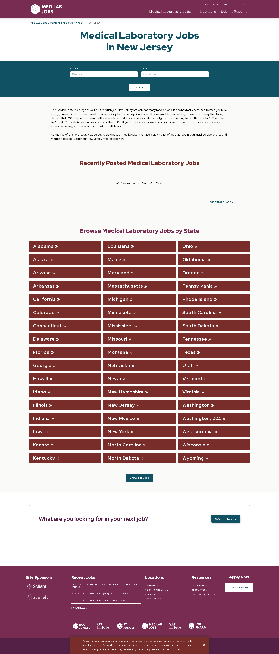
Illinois (40, 405)
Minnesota (120, 312)
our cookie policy (114, 649)
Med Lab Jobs (39, 23)
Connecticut (47, 326)
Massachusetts (125, 286)
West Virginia (197, 432)
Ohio (187, 246)
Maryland (118, 273)
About (228, 4)
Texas (189, 352)
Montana (118, 352)
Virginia (191, 392)
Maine (114, 259)
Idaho (39, 392)
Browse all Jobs (139, 477)
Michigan (118, 299)
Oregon (191, 273)
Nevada (117, 379)
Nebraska (119, 365)
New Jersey (121, 405)
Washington (196, 405)
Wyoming (193, 458)
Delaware (44, 339)
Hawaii (40, 379)
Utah (188, 365)
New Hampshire (126, 392)
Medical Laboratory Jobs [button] (170, 12)
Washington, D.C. (201, 418)
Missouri (117, 339)
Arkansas (44, 286)
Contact (242, 4)
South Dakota (198, 326)
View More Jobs (220, 202)
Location (145, 68)
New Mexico (121, 418)
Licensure (208, 12)
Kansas (41, 445)
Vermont (192, 379)
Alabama (43, 246)
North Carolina (125, 445)
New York (118, 432)
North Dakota (123, 458)
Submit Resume (234, 12)
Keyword (74, 68)
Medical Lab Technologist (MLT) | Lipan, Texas (98, 600)
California (44, 299)
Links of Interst (202, 594)
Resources (211, 4)
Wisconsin (194, 445)
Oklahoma (194, 259)
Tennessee (194, 339)
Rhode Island (197, 299)
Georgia (42, 365)
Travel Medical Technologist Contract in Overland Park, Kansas (105, 585)
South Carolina (199, 312)
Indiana (41, 418)
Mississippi (120, 326)
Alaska (41, 259)
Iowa (38, 432)
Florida (41, 352)
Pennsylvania (197, 286)
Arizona (42, 273)
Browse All (78, 608)
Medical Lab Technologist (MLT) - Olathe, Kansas (100, 594)
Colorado (44, 312)
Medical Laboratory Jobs (67, 23)
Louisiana (119, 246)
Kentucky (44, 458)
